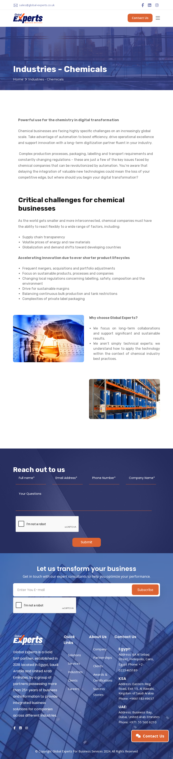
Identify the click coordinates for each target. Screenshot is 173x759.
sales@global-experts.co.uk (37, 5)
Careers (74, 689)
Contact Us (140, 18)
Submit (86, 542)
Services (74, 663)
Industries (75, 672)
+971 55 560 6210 (143, 722)
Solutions (74, 655)
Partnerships (102, 657)
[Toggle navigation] (158, 18)
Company (100, 649)
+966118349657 (141, 698)
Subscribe (145, 590)
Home (18, 79)
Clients (73, 680)
